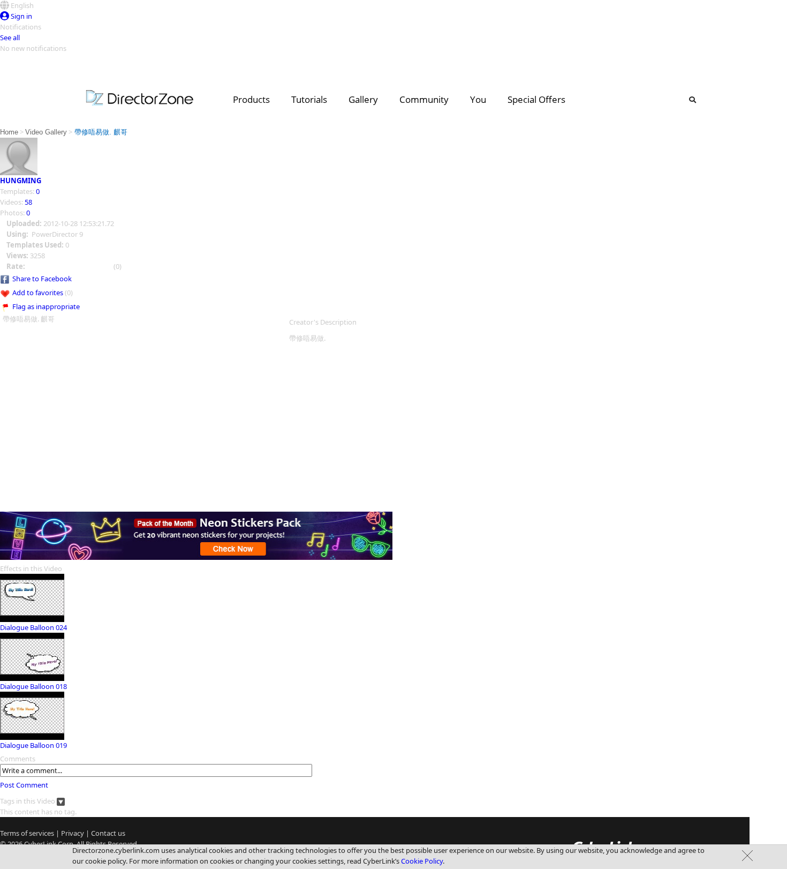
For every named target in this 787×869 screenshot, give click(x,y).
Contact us (108, 833)
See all (10, 37)
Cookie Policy (422, 861)
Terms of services (27, 833)
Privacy (72, 833)
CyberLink (40, 844)
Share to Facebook (42, 278)
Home (9, 132)
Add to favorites (37, 292)
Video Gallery (46, 132)
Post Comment (24, 785)
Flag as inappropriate (46, 306)
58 (28, 202)
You (478, 99)
